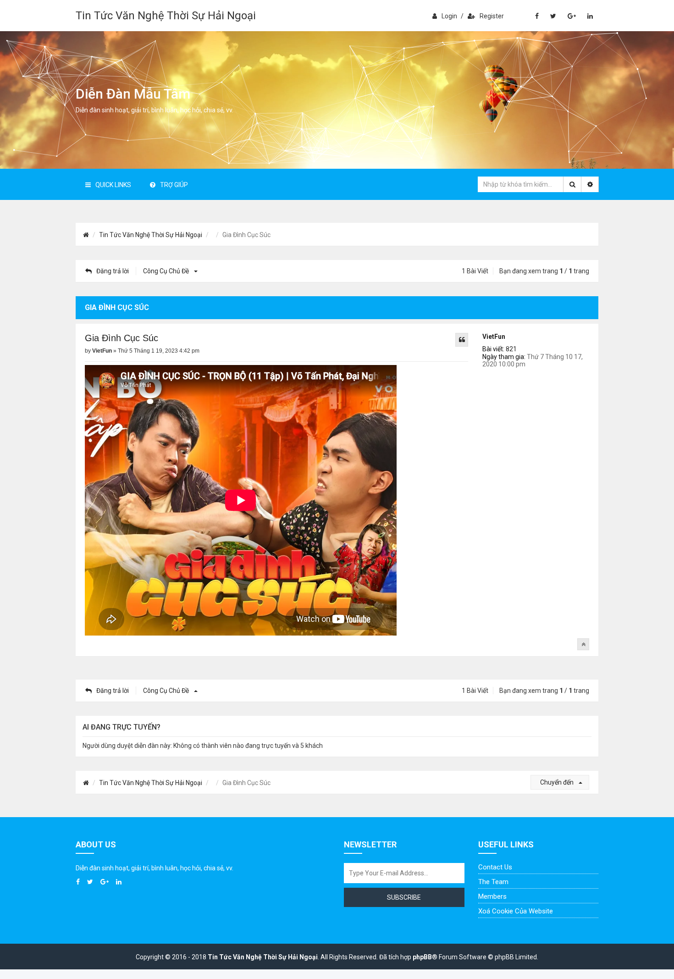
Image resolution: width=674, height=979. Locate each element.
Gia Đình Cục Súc (121, 338)
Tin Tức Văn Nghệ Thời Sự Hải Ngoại (166, 15)
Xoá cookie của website (515, 911)
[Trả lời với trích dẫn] (461, 340)
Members (492, 896)
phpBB (422, 957)
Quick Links (113, 184)
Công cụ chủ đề (166, 271)
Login (449, 16)
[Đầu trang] (583, 644)
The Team (493, 882)
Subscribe (404, 897)
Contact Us (495, 867)
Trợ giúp (174, 184)
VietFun (493, 336)
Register (492, 16)
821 (511, 349)
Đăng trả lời (112, 271)
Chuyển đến (557, 782)
